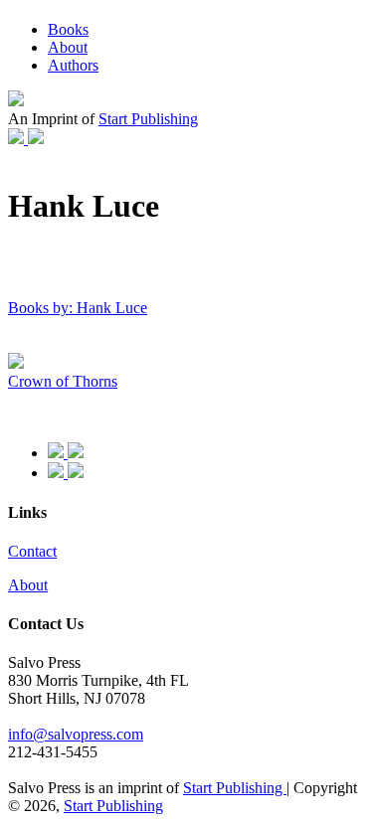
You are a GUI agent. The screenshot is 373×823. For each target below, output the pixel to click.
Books (68, 29)
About (68, 47)
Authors (73, 65)
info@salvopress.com (75, 734)
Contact (32, 551)
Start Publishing (148, 118)
